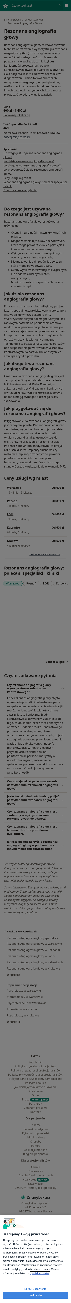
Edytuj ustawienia (35, 1288)
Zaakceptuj (36, 1295)
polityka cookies (39, 1273)
